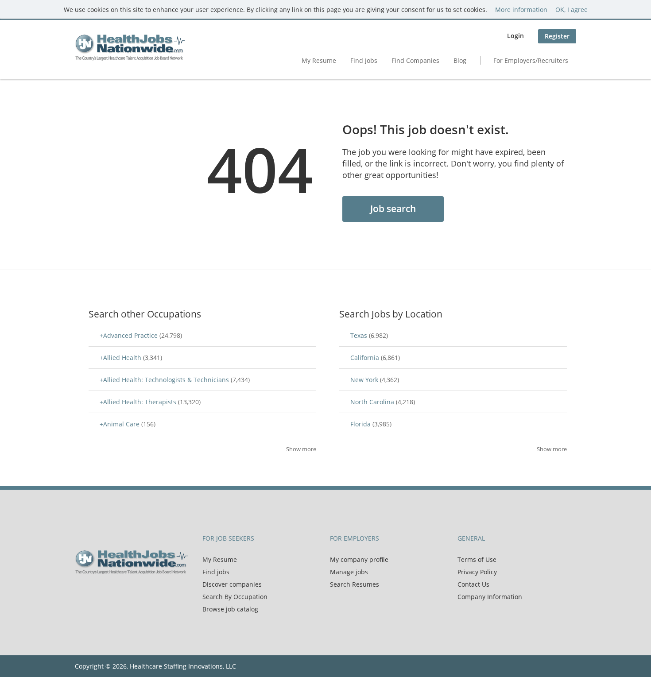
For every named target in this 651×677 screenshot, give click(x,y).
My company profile (359, 559)
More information (521, 9)
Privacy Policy (477, 572)
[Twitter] (95, 592)
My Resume (319, 60)
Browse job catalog (230, 609)
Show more (301, 449)
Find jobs (215, 572)
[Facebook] (81, 592)
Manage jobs (349, 572)
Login (515, 35)
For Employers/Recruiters (530, 60)
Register (557, 36)
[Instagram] (123, 592)
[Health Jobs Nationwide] (130, 47)
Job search (393, 208)
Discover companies (232, 584)
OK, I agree (571, 9)
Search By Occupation (234, 596)
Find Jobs (363, 60)
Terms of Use (476, 559)
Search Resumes (354, 584)
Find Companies (415, 60)
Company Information (489, 596)
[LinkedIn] (110, 592)
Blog (459, 60)
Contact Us (473, 584)
